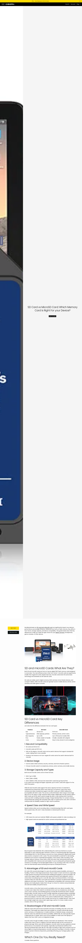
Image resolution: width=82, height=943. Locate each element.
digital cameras (60, 632)
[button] (3, 4)
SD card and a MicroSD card (44, 627)
